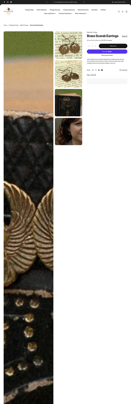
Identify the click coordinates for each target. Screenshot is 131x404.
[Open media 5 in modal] (68, 131)
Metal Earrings (24, 25)
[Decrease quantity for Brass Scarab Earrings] (88, 46)
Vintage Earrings (13, 25)
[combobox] (119, 2)
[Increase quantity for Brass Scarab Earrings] (96, 46)
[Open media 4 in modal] (68, 102)
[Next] (84, 2)
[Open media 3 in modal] (68, 74)
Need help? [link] (124, 70)
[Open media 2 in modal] (68, 45)
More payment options (107, 55)
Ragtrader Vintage (92, 32)
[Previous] (47, 2)
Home (5, 25)
